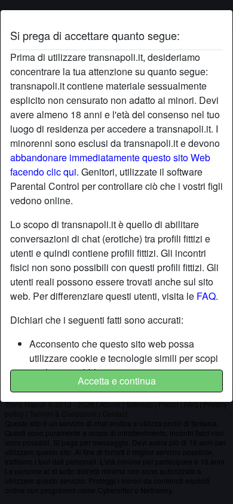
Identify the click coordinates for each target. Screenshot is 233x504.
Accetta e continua (117, 381)
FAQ (206, 296)
